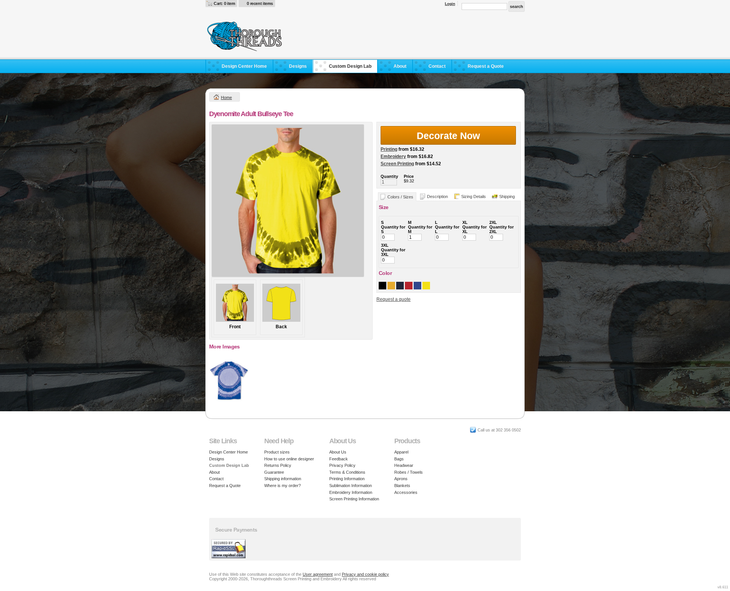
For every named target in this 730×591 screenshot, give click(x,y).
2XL (493, 222)
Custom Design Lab (350, 66)
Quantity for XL (474, 229)
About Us (337, 452)
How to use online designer (289, 459)
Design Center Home (244, 66)
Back (281, 326)
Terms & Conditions (347, 472)
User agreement (318, 574)
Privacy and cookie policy (365, 574)
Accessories (405, 492)
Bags (399, 459)
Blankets (402, 485)
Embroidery (393, 156)
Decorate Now (448, 135)
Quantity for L (447, 229)
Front (235, 326)
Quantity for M (420, 229)
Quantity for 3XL (393, 252)
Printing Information (347, 478)
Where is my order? (282, 485)
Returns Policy (277, 465)
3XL (385, 245)
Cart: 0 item (224, 3)
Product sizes (277, 452)
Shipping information (282, 478)
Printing (389, 149)
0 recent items (260, 3)
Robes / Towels (408, 472)
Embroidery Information (350, 492)
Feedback (338, 459)
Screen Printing (397, 163)
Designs (298, 66)
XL (465, 222)
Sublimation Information (350, 485)
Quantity (389, 176)
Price (409, 176)
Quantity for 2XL (501, 229)
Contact (437, 66)
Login (450, 4)
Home (226, 97)
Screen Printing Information (354, 499)
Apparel (401, 452)
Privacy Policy (342, 465)
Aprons (401, 478)
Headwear (403, 465)
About (400, 66)
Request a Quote (486, 66)
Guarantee (274, 472)
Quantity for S (393, 229)
